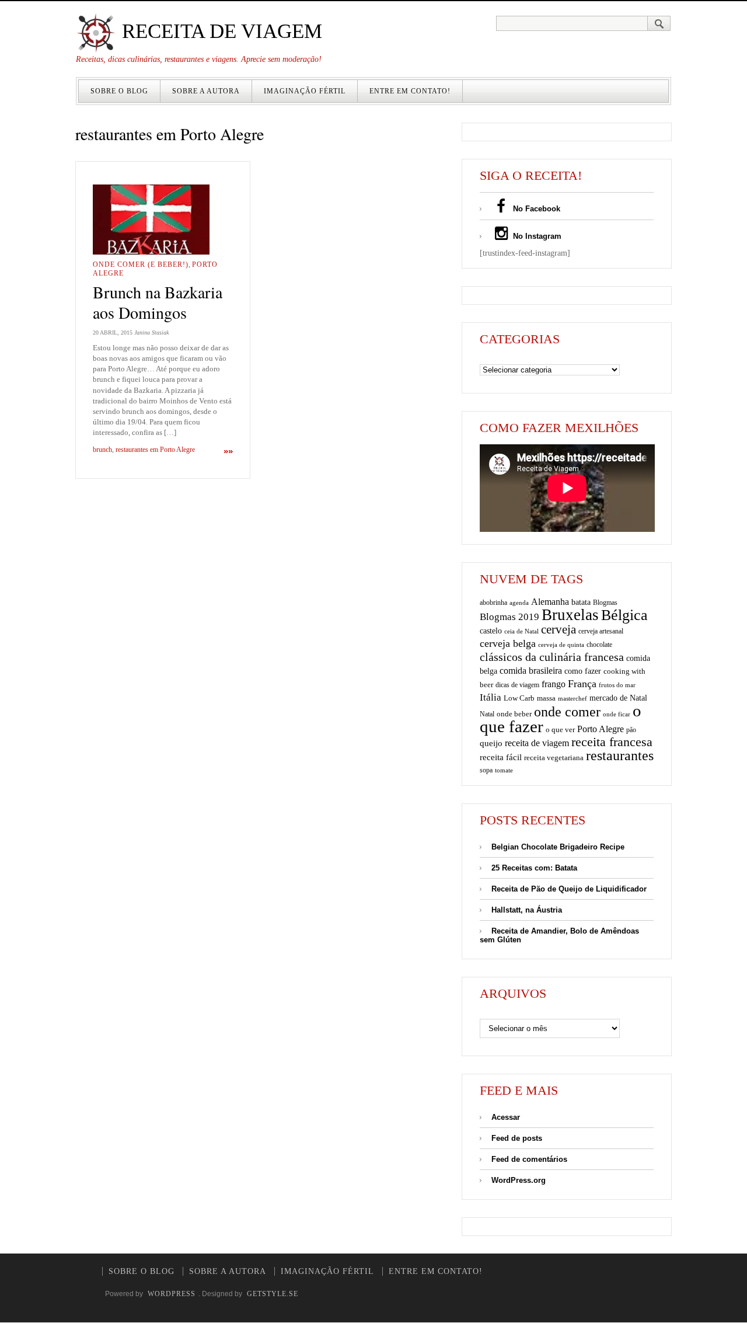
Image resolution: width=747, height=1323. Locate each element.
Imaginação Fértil (304, 91)
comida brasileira (531, 671)
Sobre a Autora (206, 91)
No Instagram (536, 236)
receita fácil (501, 757)
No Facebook (535, 208)
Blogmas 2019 (509, 616)
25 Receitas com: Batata (534, 868)
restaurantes (620, 755)
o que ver (560, 730)
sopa (486, 770)
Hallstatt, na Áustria (526, 910)
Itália (490, 697)
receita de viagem (537, 743)
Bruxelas (570, 615)
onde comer (567, 711)
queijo (491, 743)
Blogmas (605, 602)
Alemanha (550, 602)
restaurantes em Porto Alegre (155, 449)
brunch (102, 449)
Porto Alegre (600, 729)
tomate (504, 770)
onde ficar (616, 714)
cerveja (558, 629)
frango (554, 684)
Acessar (505, 1117)
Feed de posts (516, 1138)
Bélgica (624, 615)
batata (581, 602)
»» (228, 451)
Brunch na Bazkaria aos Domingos (157, 302)
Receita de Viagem (219, 31)
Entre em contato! (410, 91)
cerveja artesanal (600, 631)
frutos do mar (617, 685)
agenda (519, 602)
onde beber (514, 713)
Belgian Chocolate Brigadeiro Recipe (557, 846)
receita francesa (611, 742)
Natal (487, 714)
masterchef (572, 698)
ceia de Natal (521, 631)
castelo (491, 630)
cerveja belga (508, 643)
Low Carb (519, 698)
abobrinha (493, 602)
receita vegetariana (554, 757)
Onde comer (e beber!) (141, 264)
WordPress (172, 1294)
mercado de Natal (618, 697)
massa (546, 698)
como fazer (582, 671)
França (582, 684)
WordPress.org (518, 1180)
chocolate (599, 644)
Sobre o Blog (119, 91)
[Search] (659, 23)
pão (631, 730)
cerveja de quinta (561, 645)
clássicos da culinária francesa (552, 656)
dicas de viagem (517, 685)
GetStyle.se (272, 1294)
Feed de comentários (529, 1159)
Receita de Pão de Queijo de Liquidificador (569, 889)
